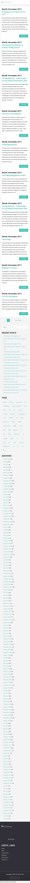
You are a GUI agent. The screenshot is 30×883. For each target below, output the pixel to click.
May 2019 (6, 696)
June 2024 (6, 530)
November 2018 (7, 712)
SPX (11, 438)
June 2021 (6, 628)
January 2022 (6, 609)
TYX (9, 443)
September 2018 (7, 718)
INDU (13, 421)
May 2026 (6, 467)
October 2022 (7, 584)
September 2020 (7, 652)
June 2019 (6, 693)
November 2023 (7, 549)
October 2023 (7, 551)
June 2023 (6, 562)
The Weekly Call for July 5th (10, 381)
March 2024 (6, 538)
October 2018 (7, 715)
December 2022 (7, 579)
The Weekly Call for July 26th (10, 362)
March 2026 (6, 472)
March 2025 (6, 505)
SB (23, 434)
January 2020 (6, 674)
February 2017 (7, 769)
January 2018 (6, 739)
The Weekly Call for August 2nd (11, 357)
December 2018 (7, 709)
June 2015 (6, 818)
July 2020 (5, 658)
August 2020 (6, 655)
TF (17, 438)
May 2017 (6, 761)
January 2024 (6, 543)
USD (14, 442)
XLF (14, 446)
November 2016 (7, 778)
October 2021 (7, 617)
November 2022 (7, 581)
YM (22, 446)
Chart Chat (18, 402)
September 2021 (7, 620)
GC (17, 417)
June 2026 (6, 464)
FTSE (4, 418)
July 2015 (5, 816)
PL (21, 430)
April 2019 (6, 699)
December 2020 (7, 644)
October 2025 (7, 486)
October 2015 (7, 808)
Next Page (18, 320)
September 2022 (7, 587)
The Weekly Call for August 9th (11, 352)
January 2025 (6, 511)
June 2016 (6, 788)
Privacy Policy (5, 857)
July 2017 (5, 756)
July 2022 (5, 592)
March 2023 (6, 571)
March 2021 (6, 636)
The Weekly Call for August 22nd (11, 336)
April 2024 (6, 535)
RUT (9, 434)
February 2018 (7, 737)
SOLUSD (5, 439)
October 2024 (7, 519)
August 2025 (6, 492)
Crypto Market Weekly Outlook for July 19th (14, 371)
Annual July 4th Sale (8, 379)
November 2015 (7, 805)
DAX (25, 406)
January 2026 (6, 478)
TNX (4, 442)
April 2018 (6, 731)
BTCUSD (11, 402)
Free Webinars (21, 414)
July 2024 (5, 527)
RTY (4, 434)
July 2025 (5, 494)
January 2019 (6, 707)
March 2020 (6, 669)
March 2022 (6, 603)
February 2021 (7, 639)
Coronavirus (6, 406)
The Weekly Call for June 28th (11, 387)
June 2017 (6, 758)
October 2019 (7, 682)
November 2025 (7, 483)
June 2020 (6, 660)
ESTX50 (20, 410)
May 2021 (6, 630)
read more (23, 36)
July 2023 (5, 560)
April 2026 (6, 470)
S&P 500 (16, 434)
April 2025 (6, 502)
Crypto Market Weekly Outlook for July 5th (14, 384)
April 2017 (6, 764)
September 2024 (7, 521)
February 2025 (7, 508)
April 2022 (6, 601)
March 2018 (6, 734)
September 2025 (7, 489)
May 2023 (6, 565)
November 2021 (7, 614)
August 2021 (6, 622)
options (16, 430)
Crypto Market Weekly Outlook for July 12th (14, 376)
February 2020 (7, 671)
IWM (19, 421)
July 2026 (5, 462)
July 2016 (5, 786)
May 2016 (6, 791)
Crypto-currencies (16, 406)
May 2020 (6, 663)
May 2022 (6, 598)
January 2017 (6, 772)
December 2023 (7, 546)
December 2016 (7, 775)
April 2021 (6, 633)
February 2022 (7, 606)
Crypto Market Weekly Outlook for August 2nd (15, 360)
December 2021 (7, 611)
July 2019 (5, 690)
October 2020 (7, 650)
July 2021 (5, 625)
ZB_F (4, 450)
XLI (18, 446)
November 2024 (7, 516)
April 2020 (6, 666)
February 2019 (7, 704)
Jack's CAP (6, 425)
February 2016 (7, 797)
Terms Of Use (5, 853)
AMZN (4, 402)
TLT (22, 438)
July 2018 (5, 723)
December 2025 (7, 481)
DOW (4, 410)
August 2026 (6, 459)
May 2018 (6, 729)
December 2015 (7, 802)
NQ (9, 430)
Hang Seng (6, 422)
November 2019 (7, 679)
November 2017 (7, 745)
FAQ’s (3, 851)
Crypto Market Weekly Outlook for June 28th (15, 390)
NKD (4, 430)
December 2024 (7, 513)
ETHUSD (5, 414)
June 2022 (6, 595)
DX (9, 410)
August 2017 (6, 753)
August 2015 (6, 813)
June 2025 (6, 497)
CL (25, 402)
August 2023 (6, 557)
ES (14, 410)
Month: (12, 9)
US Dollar (21, 442)
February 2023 (7, 573)
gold (22, 417)
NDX (14, 425)
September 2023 (7, 554)
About (3, 848)
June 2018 (6, 726)
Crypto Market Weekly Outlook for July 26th (14, 365)
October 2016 (7, 780)
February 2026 (7, 475)
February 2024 (7, 541)
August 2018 (6, 720)
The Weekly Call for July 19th (10, 368)
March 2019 (6, 701)
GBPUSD (11, 418)
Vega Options (6, 446)
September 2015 (7, 810)
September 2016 (7, 783)
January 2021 (6, 641)
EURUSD (12, 414)
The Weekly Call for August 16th (11, 344)
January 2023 (6, 576)
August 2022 (6, 590)
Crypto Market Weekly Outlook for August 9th (15, 354)
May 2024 (6, 532)
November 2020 (7, 647)
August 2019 (6, 688)
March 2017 (6, 767)
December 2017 (7, 742)
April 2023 (6, 568)
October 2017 (7, 748)
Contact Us (4, 860)
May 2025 (6, 500)
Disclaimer (4, 855)
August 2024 (6, 524)
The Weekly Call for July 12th (10, 373)
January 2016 (6, 799)
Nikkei (20, 426)
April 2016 (6, 794)
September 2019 (7, 685)
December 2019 (7, 677)
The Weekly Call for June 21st (11, 392)
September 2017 (7, 750)
